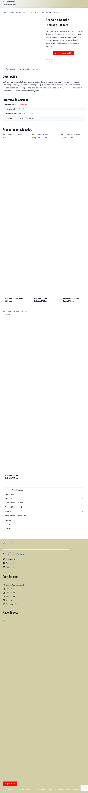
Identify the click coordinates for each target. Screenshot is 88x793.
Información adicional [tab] (29, 69)
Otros (7, 524)
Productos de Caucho (14, 503)
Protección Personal (13, 507)
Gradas (55, 62)
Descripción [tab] (10, 69)
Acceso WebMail (73, 789)
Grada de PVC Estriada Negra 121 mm (71, 299)
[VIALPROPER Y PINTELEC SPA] (9, 4)
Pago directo (10, 783)
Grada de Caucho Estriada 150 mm (11, 476)
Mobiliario (9, 498)
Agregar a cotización (63, 53)
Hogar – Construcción (14, 490)
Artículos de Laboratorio (15, 515)
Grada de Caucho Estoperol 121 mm (41, 299)
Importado (23, 104)
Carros (8, 528)
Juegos (8, 520)
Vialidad (8, 511)
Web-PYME (59, 789)
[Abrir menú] (83, 3)
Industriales (10, 494)
